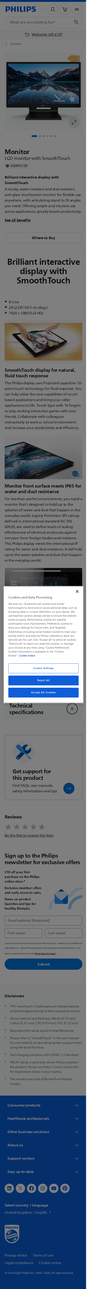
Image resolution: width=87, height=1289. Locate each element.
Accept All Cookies (41, 692)
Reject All (41, 680)
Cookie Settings (41, 668)
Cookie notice (26, 655)
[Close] (75, 591)
